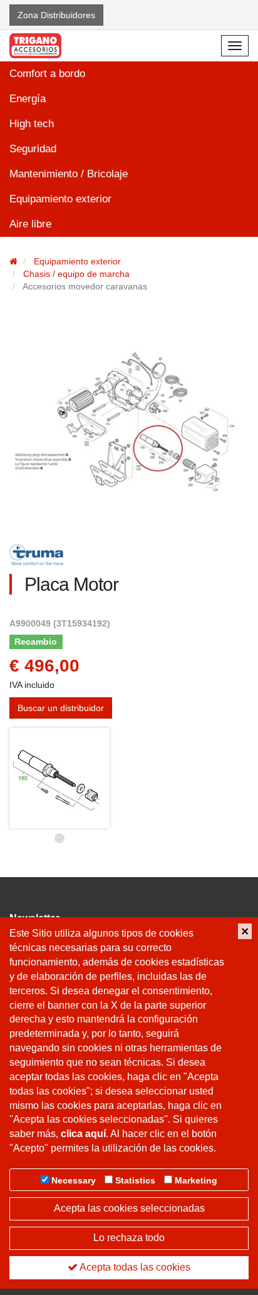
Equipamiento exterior (60, 199)
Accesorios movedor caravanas (85, 286)
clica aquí (83, 1133)
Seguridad (32, 149)
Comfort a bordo (47, 74)
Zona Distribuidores (56, 15)
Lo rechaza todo (129, 1237)
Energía (27, 99)
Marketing (196, 1180)
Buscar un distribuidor (61, 708)
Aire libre (30, 224)
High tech (31, 124)
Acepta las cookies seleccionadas (129, 1208)
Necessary (73, 1180)
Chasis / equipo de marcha (76, 274)
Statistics (135, 1180)
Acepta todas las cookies (134, 1267)
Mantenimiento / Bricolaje (68, 174)
